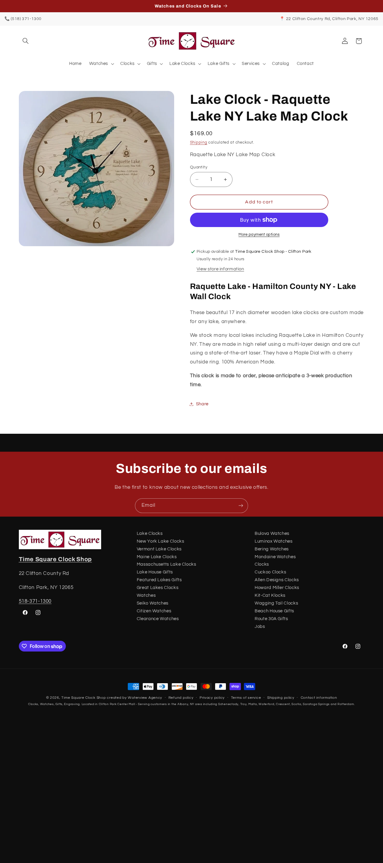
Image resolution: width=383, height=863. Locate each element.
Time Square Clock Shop (55, 559)
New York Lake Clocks (160, 541)
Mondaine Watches (275, 557)
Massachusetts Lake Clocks (166, 564)
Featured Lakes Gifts (159, 580)
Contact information (319, 698)
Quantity (198, 167)
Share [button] (202, 404)
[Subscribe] (241, 505)
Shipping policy (280, 698)
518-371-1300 (35, 601)
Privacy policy (212, 698)
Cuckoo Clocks (270, 572)
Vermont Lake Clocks (159, 549)
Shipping (198, 142)
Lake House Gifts (155, 572)
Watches (146, 595)
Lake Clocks (150, 533)
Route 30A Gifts (271, 619)
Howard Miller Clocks (277, 587)
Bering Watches (272, 549)
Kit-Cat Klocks (270, 595)
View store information (220, 269)
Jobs (260, 626)
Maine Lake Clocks (157, 557)
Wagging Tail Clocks (276, 603)
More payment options (259, 235)
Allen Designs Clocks (277, 580)
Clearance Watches (158, 619)
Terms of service (246, 698)
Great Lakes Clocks (157, 587)
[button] (26, 41)
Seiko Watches (152, 603)
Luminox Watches (273, 541)
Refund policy (181, 698)
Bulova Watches (272, 533)
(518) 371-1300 (26, 19)
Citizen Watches (154, 611)
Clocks (262, 564)
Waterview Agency (145, 697)
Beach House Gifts (274, 611)
